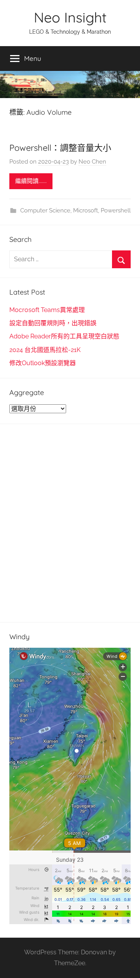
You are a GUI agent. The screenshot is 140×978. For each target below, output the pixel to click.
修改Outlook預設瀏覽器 (42, 363)
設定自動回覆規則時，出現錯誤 (52, 323)
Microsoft (85, 210)
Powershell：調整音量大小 (60, 147)
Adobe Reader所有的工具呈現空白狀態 (64, 336)
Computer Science (45, 210)
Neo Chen (92, 161)
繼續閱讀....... (31, 181)
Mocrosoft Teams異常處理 (47, 310)
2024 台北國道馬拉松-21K (44, 350)
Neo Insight (70, 17)
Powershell (116, 210)
